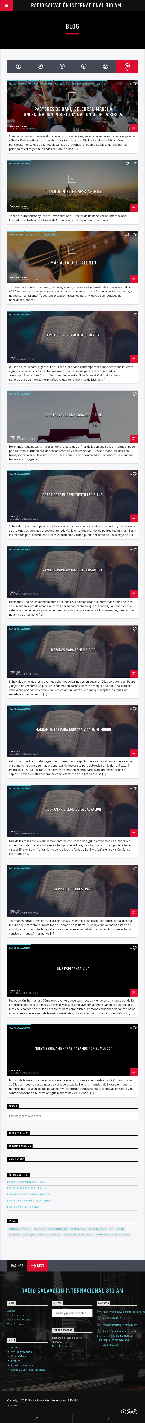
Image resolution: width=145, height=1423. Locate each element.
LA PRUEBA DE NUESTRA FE (73, 889)
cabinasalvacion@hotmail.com (120, 1324)
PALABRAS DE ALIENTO (78, 1234)
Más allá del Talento (73, 263)
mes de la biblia (49, 1234)
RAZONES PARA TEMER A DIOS (73, 650)
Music (12, 83)
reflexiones (33, 234)
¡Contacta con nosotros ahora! (28, 1369)
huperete (15, 357)
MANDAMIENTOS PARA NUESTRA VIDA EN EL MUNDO (73, 730)
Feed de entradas (17, 1315)
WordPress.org (15, 1324)
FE (111, 1228)
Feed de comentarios (19, 1319)
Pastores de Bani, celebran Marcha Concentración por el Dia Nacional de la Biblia (72, 112)
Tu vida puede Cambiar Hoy (73, 192)
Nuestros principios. (22, 1365)
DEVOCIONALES (57, 1228)
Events (101, 83)
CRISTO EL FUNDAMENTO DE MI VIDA (73, 335)
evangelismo (97, 1228)
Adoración (62, 83)
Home (14, 1347)
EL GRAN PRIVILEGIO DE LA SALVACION (73, 809)
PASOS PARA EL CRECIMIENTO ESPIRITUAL (73, 495)
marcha (14, 1234)
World (33, 83)
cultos (39, 1228)
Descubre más (60, 1346)
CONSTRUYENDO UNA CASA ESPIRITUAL (73, 415)
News (22, 83)
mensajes (29, 1234)
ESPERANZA (78, 1228)
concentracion (20, 1228)
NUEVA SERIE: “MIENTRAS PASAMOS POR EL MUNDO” (73, 1049)
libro (120, 1228)
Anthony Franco (18, 126)
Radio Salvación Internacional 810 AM (76, 5)
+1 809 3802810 (112, 1318)
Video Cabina (18, 1356)
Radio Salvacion (82, 83)
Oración (46, 83)
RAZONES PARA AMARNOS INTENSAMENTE (73, 570)
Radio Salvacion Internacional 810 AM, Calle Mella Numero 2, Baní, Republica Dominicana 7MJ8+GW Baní (116, 1338)
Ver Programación (21, 1352)
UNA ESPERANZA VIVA (73, 969)
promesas (102, 1234)
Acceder (11, 1310)
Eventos (15, 1361)
